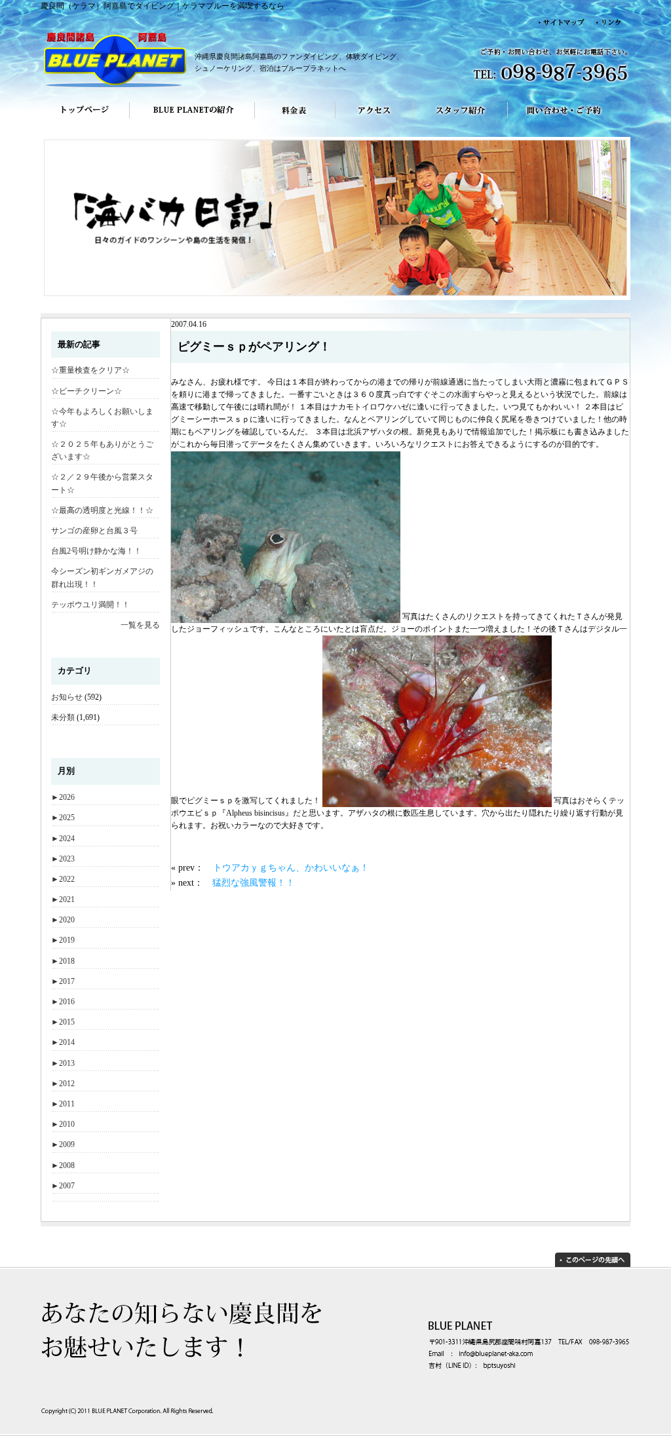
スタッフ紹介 (460, 119)
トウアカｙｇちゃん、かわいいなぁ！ (291, 867)
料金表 (295, 119)
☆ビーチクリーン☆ (86, 391)
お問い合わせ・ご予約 (569, 119)
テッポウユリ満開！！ (90, 604)
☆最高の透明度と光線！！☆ (102, 510)
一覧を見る (140, 625)
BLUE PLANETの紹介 (192, 119)
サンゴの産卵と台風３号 (94, 530)
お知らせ (67, 697)
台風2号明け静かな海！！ (96, 551)
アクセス (374, 119)
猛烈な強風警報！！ (253, 882)
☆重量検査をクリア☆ (90, 370)
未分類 (63, 717)
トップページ (85, 119)
